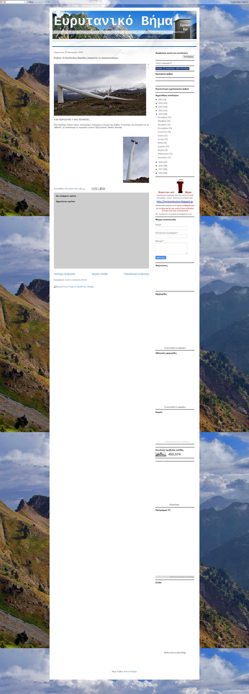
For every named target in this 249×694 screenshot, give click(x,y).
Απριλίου (162, 146)
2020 (161, 114)
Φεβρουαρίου (163, 154)
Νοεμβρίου (162, 121)
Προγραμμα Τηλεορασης (186, 577)
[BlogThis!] (95, 188)
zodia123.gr (181, 652)
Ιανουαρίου (163, 157)
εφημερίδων (182, 348)
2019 (161, 162)
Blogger (133, 671)
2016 (161, 173)
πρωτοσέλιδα (170, 348)
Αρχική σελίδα (100, 274)
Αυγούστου (163, 132)
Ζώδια (166, 652)
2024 (161, 100)
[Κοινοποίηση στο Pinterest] (103, 188)
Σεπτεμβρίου (163, 128)
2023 (161, 103)
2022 (161, 107)
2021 (161, 110)
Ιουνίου (161, 139)
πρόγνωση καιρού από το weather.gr (177, 442)
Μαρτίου (161, 150)
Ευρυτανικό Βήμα (113, 21)
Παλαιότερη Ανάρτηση (136, 274)
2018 (161, 166)
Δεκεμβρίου (163, 117)
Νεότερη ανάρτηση (64, 274)
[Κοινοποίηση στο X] (98, 188)
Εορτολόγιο (174, 505)
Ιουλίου (161, 136)
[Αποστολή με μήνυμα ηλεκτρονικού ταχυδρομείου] (93, 188)
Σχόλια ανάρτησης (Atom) (76, 280)
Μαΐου (161, 143)
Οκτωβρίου (162, 125)
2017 (161, 169)
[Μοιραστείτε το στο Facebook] (101, 188)
